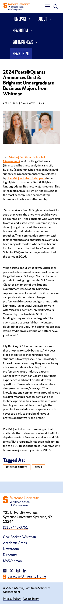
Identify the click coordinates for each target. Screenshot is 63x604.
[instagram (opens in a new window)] (24, 570)
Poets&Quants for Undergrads (26, 178)
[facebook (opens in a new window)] (4, 570)
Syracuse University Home (27, 576)
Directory (10, 555)
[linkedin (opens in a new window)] (18, 570)
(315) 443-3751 (15, 527)
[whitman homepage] (17, 7)
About (42, 18)
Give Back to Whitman (19, 537)
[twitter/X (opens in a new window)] (11, 570)
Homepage (20, 18)
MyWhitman (12, 561)
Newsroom (20, 30)
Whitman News (23, 42)
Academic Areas (15, 543)
